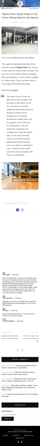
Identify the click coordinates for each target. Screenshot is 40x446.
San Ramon (33, 8)
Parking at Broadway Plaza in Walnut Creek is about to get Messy (19, 367)
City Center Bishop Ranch (11, 203)
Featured (26, 203)
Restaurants (8, 8)
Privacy (14, 431)
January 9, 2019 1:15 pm (20, 22)
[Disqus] (20, 243)
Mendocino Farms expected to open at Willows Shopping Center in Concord (19, 380)
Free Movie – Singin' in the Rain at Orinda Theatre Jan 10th (30, 338)
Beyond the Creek (8, 366)
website (14, 90)
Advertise (20, 438)
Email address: (7, 411)
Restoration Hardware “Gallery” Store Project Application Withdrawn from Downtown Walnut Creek (19, 387)
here (9, 84)
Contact (16, 435)
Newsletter (28, 435)
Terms (9, 431)
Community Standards (25, 431)
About (5, 435)
